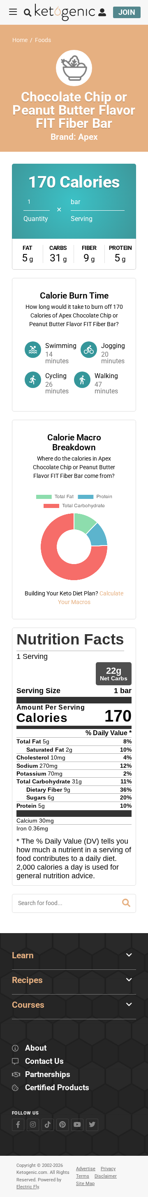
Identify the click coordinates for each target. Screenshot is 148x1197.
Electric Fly (27, 1187)
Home (20, 40)
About (35, 1048)
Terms (82, 1176)
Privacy (108, 1168)
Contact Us (44, 1061)
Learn (23, 955)
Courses (28, 1005)
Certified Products (57, 1088)
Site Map (85, 1183)
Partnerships (47, 1074)
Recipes (27, 980)
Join (127, 12)
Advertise (85, 1168)
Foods (43, 40)
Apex (88, 137)
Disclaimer (106, 1176)
